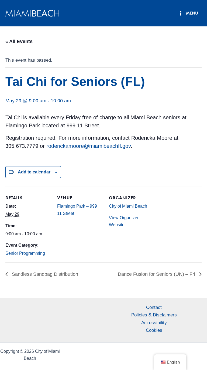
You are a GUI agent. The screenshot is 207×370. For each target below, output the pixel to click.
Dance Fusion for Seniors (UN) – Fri (157, 274)
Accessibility (154, 322)
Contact (154, 307)
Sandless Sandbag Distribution (44, 274)
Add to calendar (34, 172)
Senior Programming (25, 253)
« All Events (19, 41)
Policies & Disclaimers (154, 314)
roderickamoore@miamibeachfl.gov (88, 146)
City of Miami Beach (128, 206)
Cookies (154, 330)
